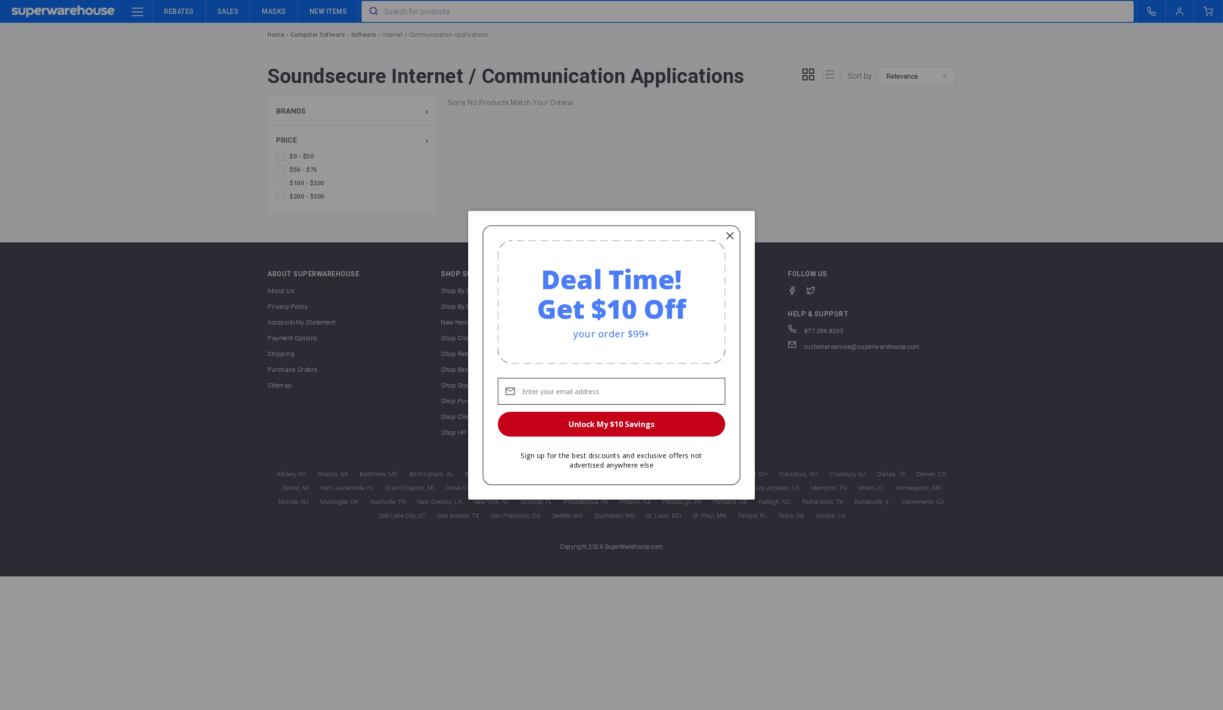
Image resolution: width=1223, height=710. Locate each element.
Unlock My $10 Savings (611, 424)
